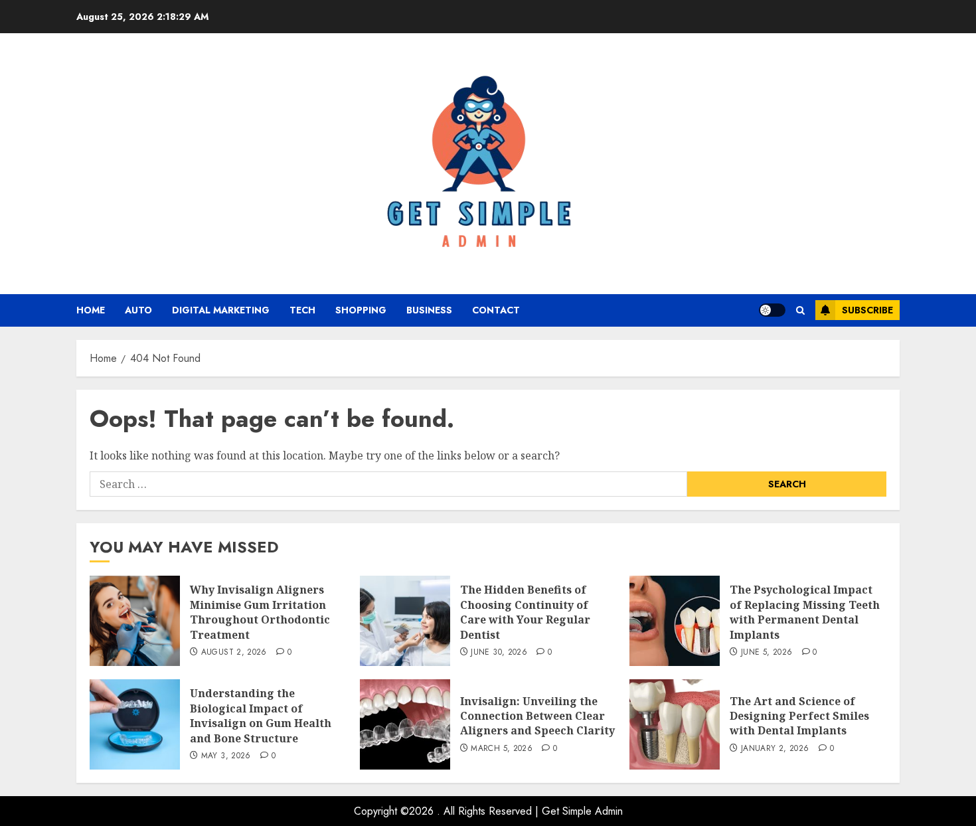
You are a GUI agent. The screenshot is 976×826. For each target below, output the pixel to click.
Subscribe (867, 310)
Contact (496, 310)
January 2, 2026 (775, 749)
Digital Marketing (221, 310)
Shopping (360, 310)
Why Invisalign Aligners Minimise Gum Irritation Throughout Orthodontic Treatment (260, 611)
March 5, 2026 (501, 749)
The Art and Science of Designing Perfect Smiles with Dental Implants (799, 716)
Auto (138, 310)
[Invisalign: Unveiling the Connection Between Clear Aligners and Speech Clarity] (405, 724)
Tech (302, 310)
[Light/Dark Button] (772, 310)
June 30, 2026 (499, 652)
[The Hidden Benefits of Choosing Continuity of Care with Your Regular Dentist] (405, 621)
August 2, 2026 (234, 652)
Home (90, 310)
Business (429, 310)
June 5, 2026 (766, 652)
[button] (800, 310)
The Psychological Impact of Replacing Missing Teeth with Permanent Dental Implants (805, 611)
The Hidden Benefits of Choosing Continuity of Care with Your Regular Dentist (525, 611)
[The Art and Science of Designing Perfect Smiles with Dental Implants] (674, 724)
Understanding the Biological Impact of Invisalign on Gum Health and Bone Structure (260, 715)
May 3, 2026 (226, 756)
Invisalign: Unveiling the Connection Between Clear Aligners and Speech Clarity (537, 716)
